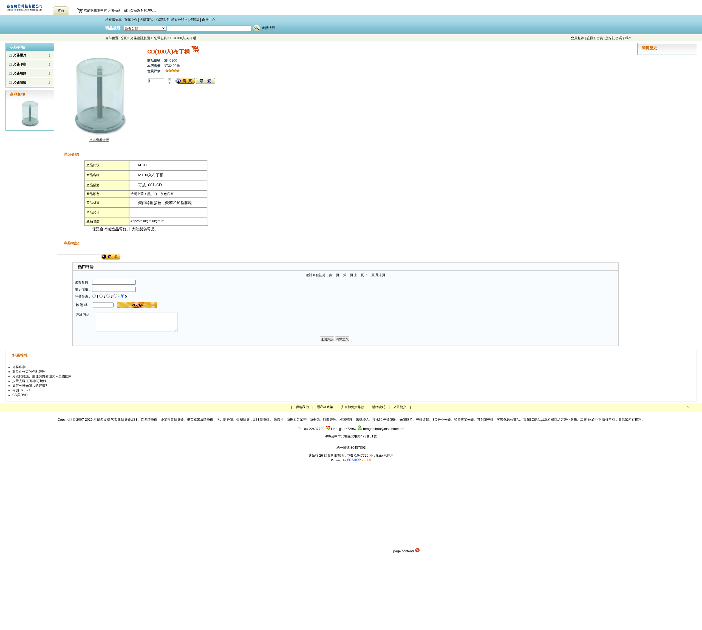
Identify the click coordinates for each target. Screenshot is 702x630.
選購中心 (130, 20)
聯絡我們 (302, 407)
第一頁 (348, 275)
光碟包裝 (160, 38)
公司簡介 (399, 407)
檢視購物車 (113, 20)
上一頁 (359, 275)
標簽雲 (194, 20)
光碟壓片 (19, 55)
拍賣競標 (162, 20)
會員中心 (208, 20)
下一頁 (370, 275)
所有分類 (177, 20)
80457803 (358, 448)
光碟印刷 (19, 64)
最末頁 (380, 275)
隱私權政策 (325, 407)
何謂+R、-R (21, 390)
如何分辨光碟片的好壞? (29, 386)
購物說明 (378, 407)
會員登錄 (577, 38)
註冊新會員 (595, 38)
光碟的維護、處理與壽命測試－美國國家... (43, 376)
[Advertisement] (351, 591)
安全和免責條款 (352, 407)
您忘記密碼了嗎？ (618, 38)
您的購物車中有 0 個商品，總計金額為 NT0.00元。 (121, 10)
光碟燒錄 (19, 73)
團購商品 (146, 20)
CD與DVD (20, 395)
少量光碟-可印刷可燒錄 (29, 381)
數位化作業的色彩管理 (28, 372)
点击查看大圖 (99, 140)
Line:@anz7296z (343, 429)
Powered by (351, 460)
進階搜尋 (268, 28)
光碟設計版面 (140, 38)
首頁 (123, 38)
